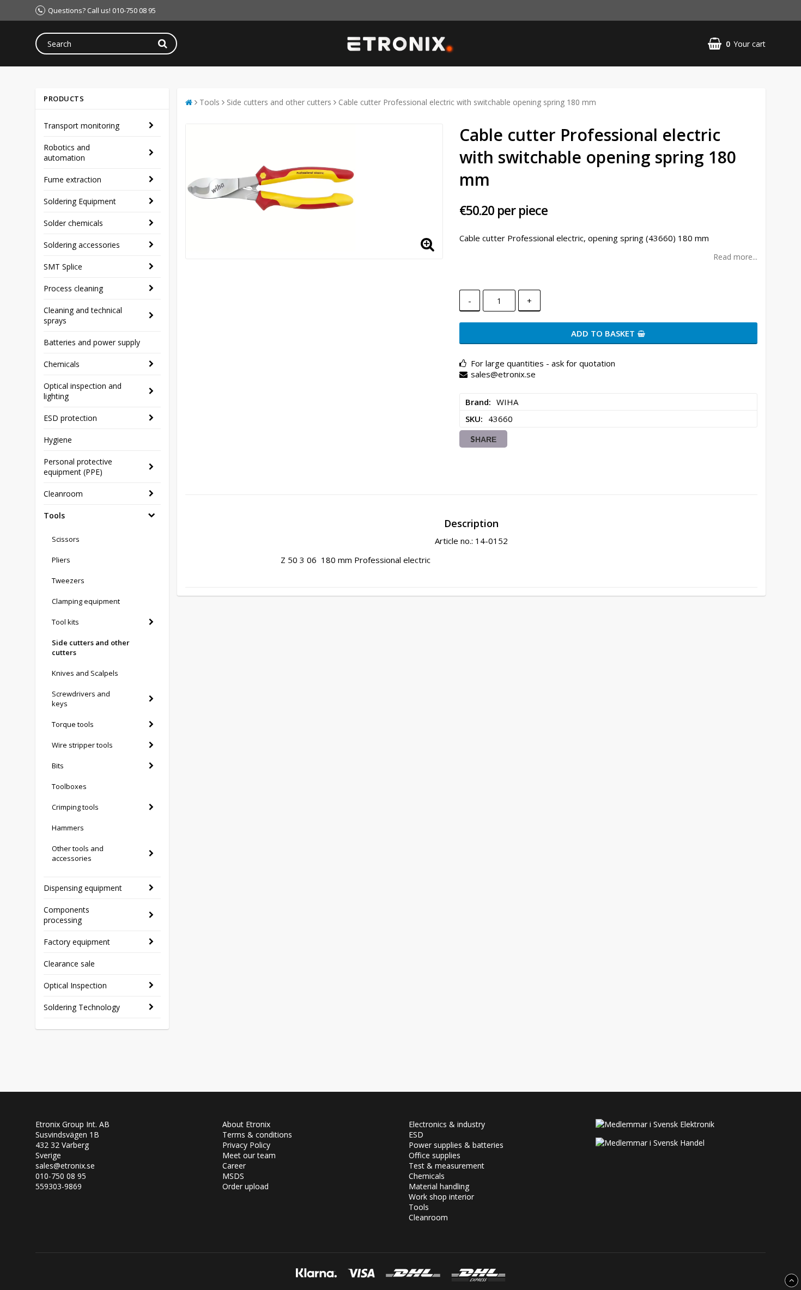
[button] (737, 44)
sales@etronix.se (65, 1165)
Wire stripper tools (82, 745)
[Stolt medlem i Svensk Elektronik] (655, 1124)
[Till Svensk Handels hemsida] (650, 1143)
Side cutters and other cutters (91, 647)
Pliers (61, 560)
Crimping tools (75, 807)
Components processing (66, 914)
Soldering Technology (82, 1007)
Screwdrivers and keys (81, 698)
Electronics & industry (447, 1124)
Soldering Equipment (80, 201)
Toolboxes (69, 786)
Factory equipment (77, 942)
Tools (54, 515)
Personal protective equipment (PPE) (78, 466)
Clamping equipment (86, 601)
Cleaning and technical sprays (83, 315)
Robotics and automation (67, 152)
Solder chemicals (73, 223)
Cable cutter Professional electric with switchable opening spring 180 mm (467, 102)
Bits (58, 766)
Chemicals (62, 364)
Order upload (245, 1186)
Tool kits (65, 622)
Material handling (439, 1186)
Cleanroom (63, 493)
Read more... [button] (735, 257)
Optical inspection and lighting (83, 391)
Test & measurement (446, 1165)
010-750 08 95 (60, 1176)
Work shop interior (441, 1196)
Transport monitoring (81, 125)
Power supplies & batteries (456, 1145)
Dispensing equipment (83, 888)
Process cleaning (73, 288)
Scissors (66, 539)
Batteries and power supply (92, 342)
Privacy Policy (246, 1145)
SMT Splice (63, 266)
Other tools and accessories (78, 853)
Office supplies (434, 1155)
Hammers (68, 828)
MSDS (233, 1176)
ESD (416, 1134)
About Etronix (246, 1124)
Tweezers (68, 580)
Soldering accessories (82, 245)
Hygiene (58, 440)
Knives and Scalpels (85, 673)
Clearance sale (69, 963)
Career (234, 1165)
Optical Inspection (75, 985)
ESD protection (70, 418)
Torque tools (73, 724)
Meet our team (249, 1155)
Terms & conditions (257, 1134)
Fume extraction (72, 179)
